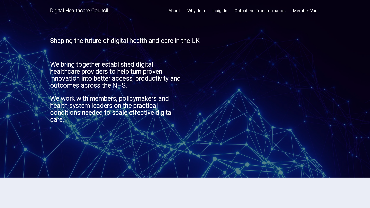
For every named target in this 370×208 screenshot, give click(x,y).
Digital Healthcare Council (79, 10)
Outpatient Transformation (260, 10)
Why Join (196, 10)
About (174, 10)
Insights (219, 10)
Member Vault (306, 10)
